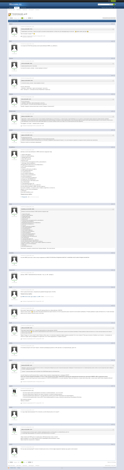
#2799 (112, 424)
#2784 (112, 75)
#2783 (112, 58)
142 (26, 18)
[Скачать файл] (21, 196)
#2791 (112, 270)
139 (20, 18)
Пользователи (23, 7)
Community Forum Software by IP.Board (109, 467)
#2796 (112, 360)
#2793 (112, 305)
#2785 (112, 94)
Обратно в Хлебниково (112, 462)
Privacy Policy (113, 465)
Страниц (15, 18)
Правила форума (108, 465)
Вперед (29, 462)
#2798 (112, 407)
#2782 (112, 41)
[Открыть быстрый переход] (115, 8)
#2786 (112, 111)
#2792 (112, 287)
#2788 (112, 147)
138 (18, 18)
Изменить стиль (13, 467)
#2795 (112, 343)
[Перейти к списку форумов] (19, 4)
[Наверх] (62, 468)
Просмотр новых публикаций (107, 7)
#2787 (112, 130)
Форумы (17, 7)
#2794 (112, 322)
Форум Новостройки (11, 465)
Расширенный (115, 4)
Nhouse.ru (11, 7)
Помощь (19, 467)
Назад (11, 462)
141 (24, 18)
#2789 (112, 204)
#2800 (112, 444)
